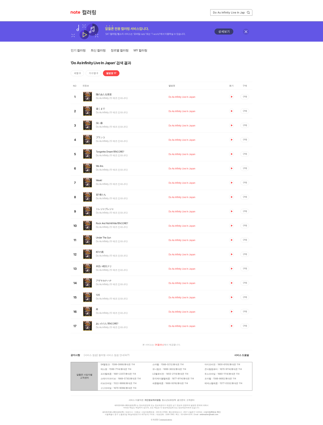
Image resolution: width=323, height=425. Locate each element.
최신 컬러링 (98, 50)
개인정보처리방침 (153, 400)
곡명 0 (77, 73)
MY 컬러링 (140, 50)
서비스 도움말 (241, 355)
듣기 (231, 96)
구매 (245, 96)
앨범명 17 (111, 73)
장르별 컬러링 (120, 50)
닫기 (246, 32)
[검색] (248, 12)
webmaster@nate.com (209, 414)
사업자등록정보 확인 (212, 412)
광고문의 (181, 400)
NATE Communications (162, 420)
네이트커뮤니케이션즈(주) (125, 405)
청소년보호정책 (169, 400)
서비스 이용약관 (136, 400)
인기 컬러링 (78, 50)
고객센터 (190, 400)
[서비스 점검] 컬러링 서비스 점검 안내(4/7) (107, 355)
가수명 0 (93, 73)
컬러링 (90, 12)
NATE (75, 12)
